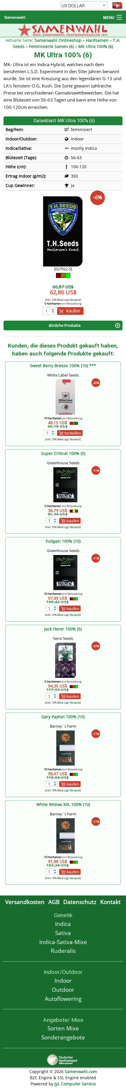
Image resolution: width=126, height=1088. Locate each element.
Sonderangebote (63, 1037)
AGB (53, 902)
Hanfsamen (97, 40)
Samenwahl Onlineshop (58, 40)
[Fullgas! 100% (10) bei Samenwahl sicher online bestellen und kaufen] (65, 572)
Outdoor (63, 990)
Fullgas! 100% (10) (63, 541)
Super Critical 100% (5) (63, 453)
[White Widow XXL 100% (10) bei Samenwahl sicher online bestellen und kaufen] (65, 835)
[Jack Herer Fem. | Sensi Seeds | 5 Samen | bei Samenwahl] (65, 660)
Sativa (63, 933)
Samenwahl (14, 17)
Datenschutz (79, 902)
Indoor (63, 980)
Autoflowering (63, 999)
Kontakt (110, 902)
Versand (75, 300)
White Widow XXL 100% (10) (63, 804)
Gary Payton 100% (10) (63, 716)
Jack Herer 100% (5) (63, 629)
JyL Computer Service (75, 1084)
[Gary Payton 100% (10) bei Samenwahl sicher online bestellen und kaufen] (65, 747)
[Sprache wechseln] (117, 5)
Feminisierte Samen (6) (51, 46)
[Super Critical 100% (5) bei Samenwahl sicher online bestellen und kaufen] (65, 484)
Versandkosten (25, 902)
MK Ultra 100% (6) (95, 46)
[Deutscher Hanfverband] (63, 1059)
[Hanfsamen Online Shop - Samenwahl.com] (63, 29)
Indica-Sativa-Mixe (63, 942)
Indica (63, 924)
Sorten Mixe (63, 1028)
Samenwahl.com (81, 1071)
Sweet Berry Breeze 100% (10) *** (63, 365)
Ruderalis (63, 951)
